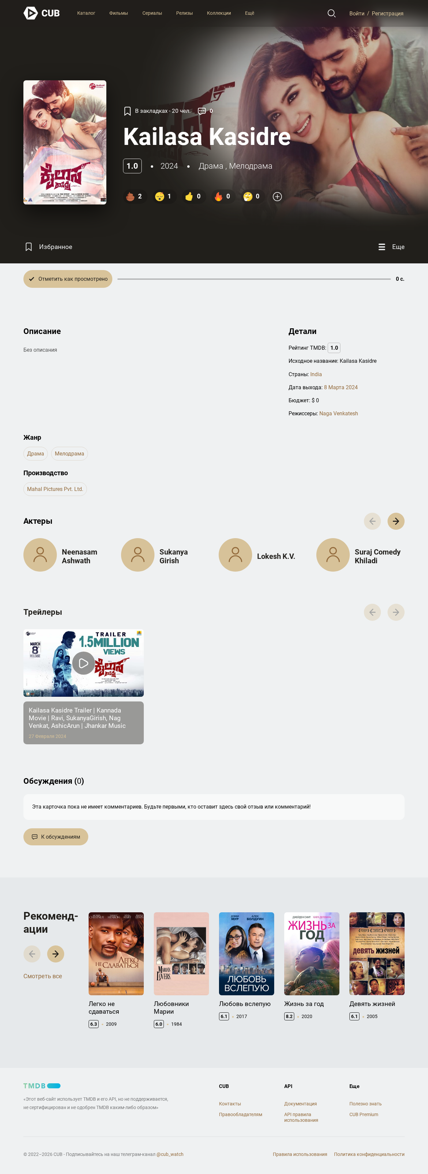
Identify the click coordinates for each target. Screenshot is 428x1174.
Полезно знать (365, 1103)
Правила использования (300, 1154)
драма (211, 166)
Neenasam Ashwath (79, 556)
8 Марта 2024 (341, 387)
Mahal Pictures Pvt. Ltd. (55, 489)
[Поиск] (332, 13)
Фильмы (118, 13)
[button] (396, 521)
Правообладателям (240, 1114)
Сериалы (152, 13)
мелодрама (251, 166)
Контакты (230, 1103)
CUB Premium (363, 1114)
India (316, 374)
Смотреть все (42, 976)
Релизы (184, 13)
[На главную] (41, 13)
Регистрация (388, 13)
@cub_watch (170, 1154)
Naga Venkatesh (338, 413)
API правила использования (301, 1117)
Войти (356, 13)
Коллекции (219, 13)
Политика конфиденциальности (369, 1154)
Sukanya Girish (173, 556)
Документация (300, 1103)
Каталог (86, 13)
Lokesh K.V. (276, 556)
